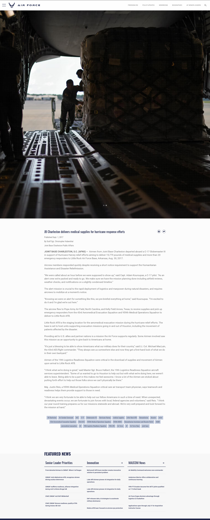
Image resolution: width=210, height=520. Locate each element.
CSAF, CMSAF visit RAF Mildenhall (57, 496)
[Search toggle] (206, 5)
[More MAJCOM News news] (163, 463)
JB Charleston (52, 417)
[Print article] (159, 231)
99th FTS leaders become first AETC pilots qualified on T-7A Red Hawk (146, 488)
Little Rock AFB (132, 417)
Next (199, 114)
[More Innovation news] (122, 463)
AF (126, 426)
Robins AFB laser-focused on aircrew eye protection (105, 508)
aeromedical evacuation (69, 426)
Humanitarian (143, 417)
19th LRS (112, 426)
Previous (10, 114)
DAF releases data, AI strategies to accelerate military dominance (103, 500)
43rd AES (82, 422)
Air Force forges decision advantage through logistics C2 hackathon (144, 497)
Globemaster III (92, 417)
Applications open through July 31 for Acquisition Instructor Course (146, 507)
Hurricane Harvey (104, 417)
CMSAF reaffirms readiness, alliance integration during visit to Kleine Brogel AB (62, 488)
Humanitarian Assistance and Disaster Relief (138, 422)
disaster (153, 417)
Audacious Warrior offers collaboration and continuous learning (143, 478)
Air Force (120, 426)
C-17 (82, 417)
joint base (145, 426)
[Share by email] (164, 231)
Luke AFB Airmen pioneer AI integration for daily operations (103, 481)
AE (80, 426)
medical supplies (118, 417)
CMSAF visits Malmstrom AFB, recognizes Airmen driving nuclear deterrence (62, 478)
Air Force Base (134, 426)
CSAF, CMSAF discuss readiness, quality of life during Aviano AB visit (61, 504)
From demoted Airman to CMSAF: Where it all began (63, 470)
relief (160, 417)
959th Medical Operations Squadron (99, 422)
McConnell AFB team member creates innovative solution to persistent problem (104, 471)
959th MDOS (117, 422)
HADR (158, 422)
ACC (77, 417)
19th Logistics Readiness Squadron (95, 426)
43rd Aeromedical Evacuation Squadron (63, 422)
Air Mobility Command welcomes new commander (146, 470)
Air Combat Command (66, 417)
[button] (3, 5)
